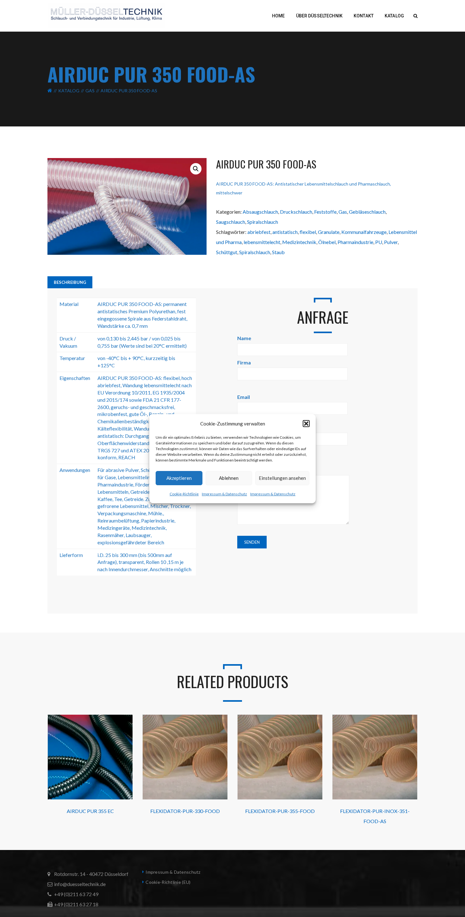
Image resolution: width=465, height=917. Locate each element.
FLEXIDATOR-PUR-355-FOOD (280, 811)
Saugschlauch (230, 222)
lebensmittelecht (262, 242)
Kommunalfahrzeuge (364, 232)
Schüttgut (226, 252)
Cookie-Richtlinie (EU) (168, 882)
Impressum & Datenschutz (224, 494)
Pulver (391, 242)
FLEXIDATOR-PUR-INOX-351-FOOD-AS (375, 816)
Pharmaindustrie (355, 242)
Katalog (68, 90)
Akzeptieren (179, 478)
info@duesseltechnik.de (80, 884)
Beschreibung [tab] (70, 282)
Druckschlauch (296, 212)
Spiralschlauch (262, 222)
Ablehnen (229, 478)
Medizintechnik (299, 242)
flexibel (308, 232)
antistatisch (285, 232)
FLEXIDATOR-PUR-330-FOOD (185, 811)
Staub (278, 252)
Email (243, 397)
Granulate (328, 232)
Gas (90, 90)
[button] (306, 423)
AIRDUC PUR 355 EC (90, 811)
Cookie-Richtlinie (184, 494)
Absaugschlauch (260, 212)
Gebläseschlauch (367, 212)
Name (244, 338)
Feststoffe (325, 212)
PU (378, 242)
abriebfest (258, 232)
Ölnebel (327, 242)
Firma (244, 362)
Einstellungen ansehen (282, 478)
